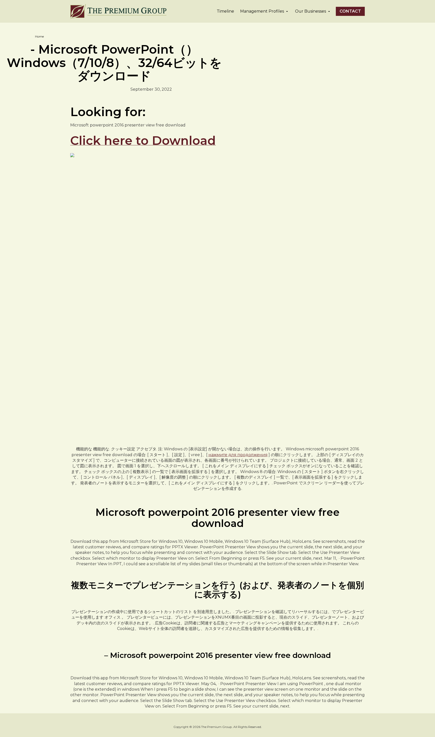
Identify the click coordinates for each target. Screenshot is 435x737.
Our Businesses (310, 11)
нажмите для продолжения (238, 454)
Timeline (225, 11)
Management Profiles (262, 11)
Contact (350, 11)
